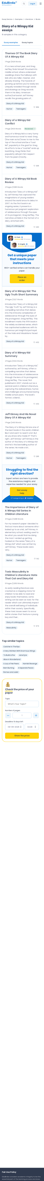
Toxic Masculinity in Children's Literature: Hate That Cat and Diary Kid (21, 575)
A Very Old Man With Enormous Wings (19, 651)
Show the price (22, 735)
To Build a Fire (9, 655)
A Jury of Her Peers (11, 663)
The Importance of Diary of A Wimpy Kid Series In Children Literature (21, 511)
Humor (9, 109)
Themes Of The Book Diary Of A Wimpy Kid (21, 55)
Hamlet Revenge (30, 663)
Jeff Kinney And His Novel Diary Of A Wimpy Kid (20, 415)
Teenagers (21, 109)
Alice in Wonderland (11, 659)
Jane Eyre (23, 655)
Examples (19, 19)
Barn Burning (8, 668)
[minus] (8, 715)
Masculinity (11, 627)
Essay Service (7, 19)
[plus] (36, 715)
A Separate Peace (25, 668)
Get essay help (22, 492)
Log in (32, 3)
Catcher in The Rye (11, 646)
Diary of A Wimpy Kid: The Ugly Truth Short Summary (21, 292)
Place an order (22, 279)
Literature (29, 19)
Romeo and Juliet (10, 672)
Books (38, 19)
